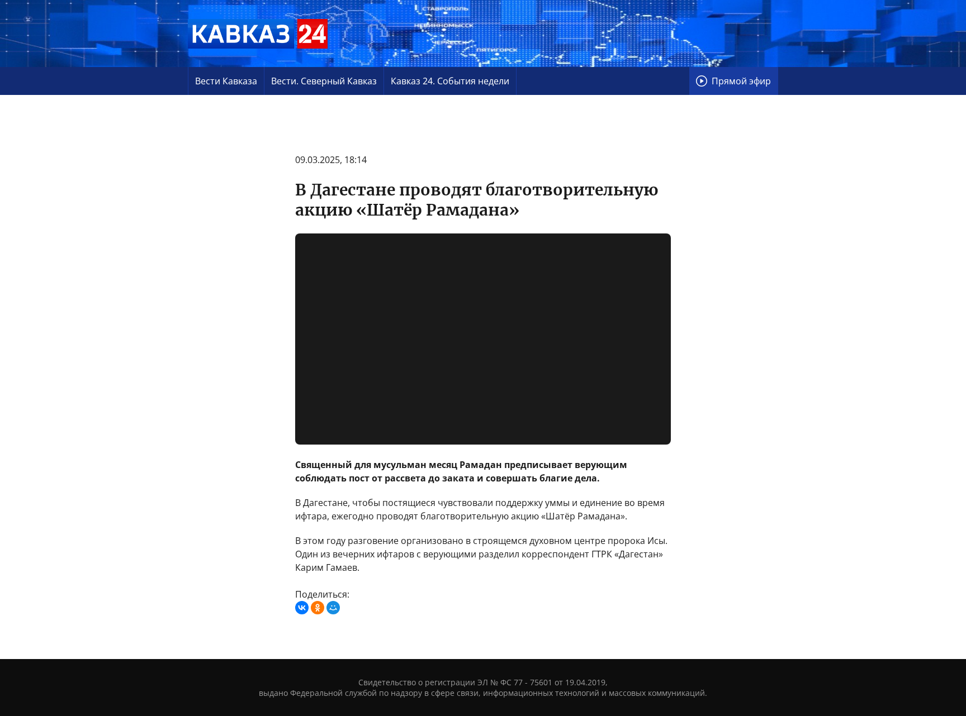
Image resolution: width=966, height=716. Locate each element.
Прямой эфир (741, 81)
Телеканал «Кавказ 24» (258, 33)
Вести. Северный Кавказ (324, 81)
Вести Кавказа (226, 81)
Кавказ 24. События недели (450, 81)
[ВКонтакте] (302, 607)
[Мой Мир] (333, 607)
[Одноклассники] (317, 607)
